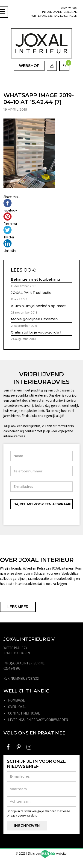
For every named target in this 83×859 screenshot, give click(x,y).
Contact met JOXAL (24, 713)
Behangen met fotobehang (35, 279)
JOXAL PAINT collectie (31, 292)
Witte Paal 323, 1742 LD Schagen (54, 15)
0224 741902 (69, 8)
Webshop (29, 66)
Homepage (16, 700)
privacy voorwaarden (21, 815)
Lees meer (17, 607)
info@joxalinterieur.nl (59, 11)
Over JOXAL (17, 707)
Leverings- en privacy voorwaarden (38, 720)
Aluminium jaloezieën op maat (38, 306)
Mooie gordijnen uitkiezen (34, 319)
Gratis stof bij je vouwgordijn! (36, 332)
